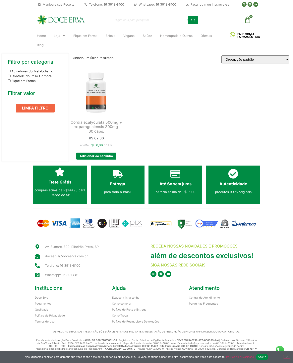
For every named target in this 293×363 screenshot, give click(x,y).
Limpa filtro (35, 108)
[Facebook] (250, 4)
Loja (57, 36)
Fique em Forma (85, 36)
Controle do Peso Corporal (32, 76)
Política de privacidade (240, 356)
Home (41, 36)
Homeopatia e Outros (176, 36)
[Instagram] (244, 4)
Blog (40, 45)
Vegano (129, 36)
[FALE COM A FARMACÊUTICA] (232, 35)
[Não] (286, 357)
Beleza (110, 36)
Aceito (262, 356)
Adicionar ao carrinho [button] (96, 156)
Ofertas (206, 36)
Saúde (147, 36)
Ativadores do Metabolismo (32, 71)
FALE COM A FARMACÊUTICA (248, 35)
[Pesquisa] (193, 20)
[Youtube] (255, 4)
